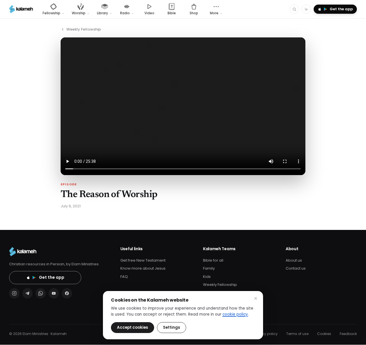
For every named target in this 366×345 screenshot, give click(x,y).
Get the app (51, 277)
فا (306, 9)
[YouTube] (54, 293)
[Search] (294, 9)
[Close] (256, 298)
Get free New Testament (143, 260)
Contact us (296, 268)
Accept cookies (132, 327)
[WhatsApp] (40, 293)
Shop (194, 13)
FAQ (124, 276)
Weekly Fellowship (83, 29)
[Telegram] (27, 293)
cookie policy (235, 314)
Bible (172, 13)
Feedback (348, 333)
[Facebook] (67, 293)
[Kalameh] (21, 9)
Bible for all (213, 260)
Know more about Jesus (143, 268)
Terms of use (297, 333)
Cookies (324, 333)
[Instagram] (14, 293)
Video (149, 13)
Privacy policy (266, 333)
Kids (207, 276)
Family (209, 268)
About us (294, 260)
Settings (171, 327)
